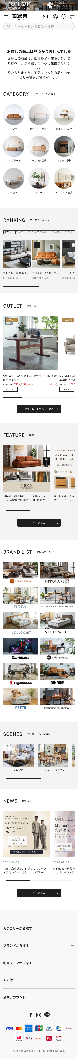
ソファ (8, 232)
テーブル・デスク (61, 232)
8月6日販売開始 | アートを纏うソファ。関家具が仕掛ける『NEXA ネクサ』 (24, 500)
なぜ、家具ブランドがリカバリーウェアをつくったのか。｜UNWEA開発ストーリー (24, 872)
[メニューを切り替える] (6, 17)
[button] (39, 26)
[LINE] (47, 1015)
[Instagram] (38, 1015)
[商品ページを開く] (17, 254)
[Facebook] (30, 1015)
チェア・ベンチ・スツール (31, 232)
